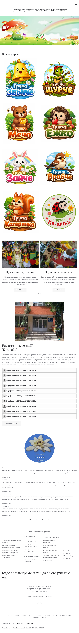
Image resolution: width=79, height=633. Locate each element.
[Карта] (39, 591)
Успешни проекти (50, 615)
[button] (76, 4)
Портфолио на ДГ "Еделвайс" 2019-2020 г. (21, 401)
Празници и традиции (20, 272)
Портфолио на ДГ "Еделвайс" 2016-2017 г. (21, 416)
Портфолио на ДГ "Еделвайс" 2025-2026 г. (21, 370)
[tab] (38, 293)
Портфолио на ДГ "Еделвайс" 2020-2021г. (21, 396)
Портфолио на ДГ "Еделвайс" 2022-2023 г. (21, 386)
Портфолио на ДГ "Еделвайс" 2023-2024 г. (21, 380)
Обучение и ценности (59, 272)
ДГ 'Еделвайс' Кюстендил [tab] (39, 519)
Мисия (10, 615)
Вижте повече (20, 80)
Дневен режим (65, 615)
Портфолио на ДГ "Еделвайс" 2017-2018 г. (21, 411)
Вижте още (6, 477)
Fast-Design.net (18, 628)
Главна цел (36, 615)
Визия (17, 615)
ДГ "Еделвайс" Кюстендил (24, 623)
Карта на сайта (39, 617)
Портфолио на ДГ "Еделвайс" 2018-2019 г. (21, 406)
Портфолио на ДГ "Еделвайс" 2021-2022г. (21, 391)
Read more (20, 289)
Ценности (26, 615)
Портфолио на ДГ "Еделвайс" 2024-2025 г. (21, 375)
